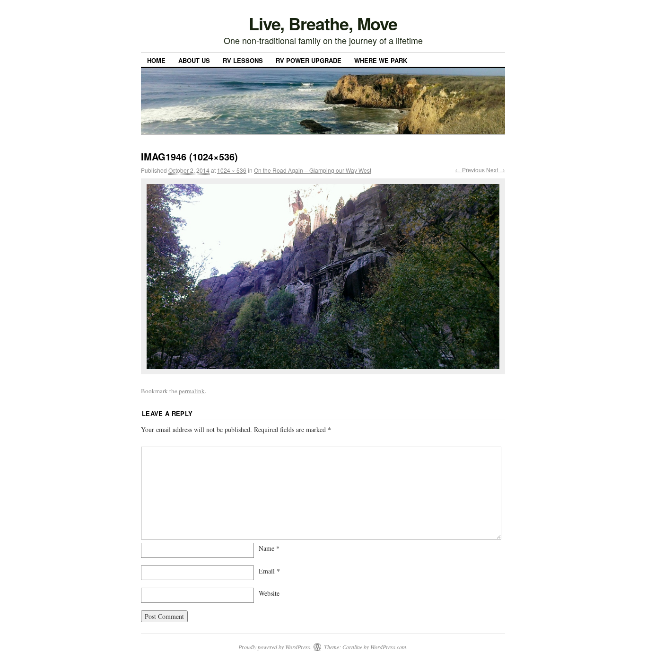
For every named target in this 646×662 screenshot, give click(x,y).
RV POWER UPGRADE (308, 60)
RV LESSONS (243, 60)
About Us (194, 60)
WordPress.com (388, 647)
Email (269, 570)
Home (156, 60)
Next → (495, 170)
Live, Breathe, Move (323, 23)
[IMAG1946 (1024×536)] (323, 276)
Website (269, 593)
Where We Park (380, 60)
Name (269, 548)
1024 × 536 (231, 170)
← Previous (470, 170)
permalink (192, 391)
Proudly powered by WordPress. (275, 647)
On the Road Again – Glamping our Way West (312, 170)
